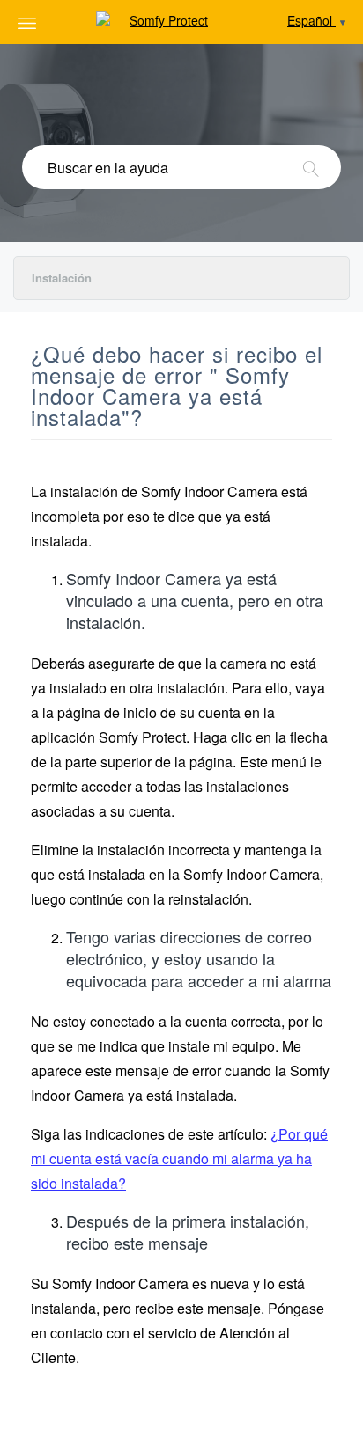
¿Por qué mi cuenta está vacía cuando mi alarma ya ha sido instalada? (179, 1158)
